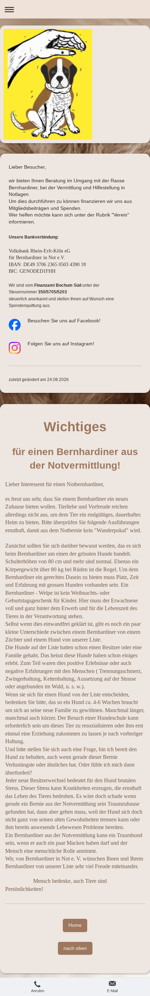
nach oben (75, 948)
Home (75, 925)
